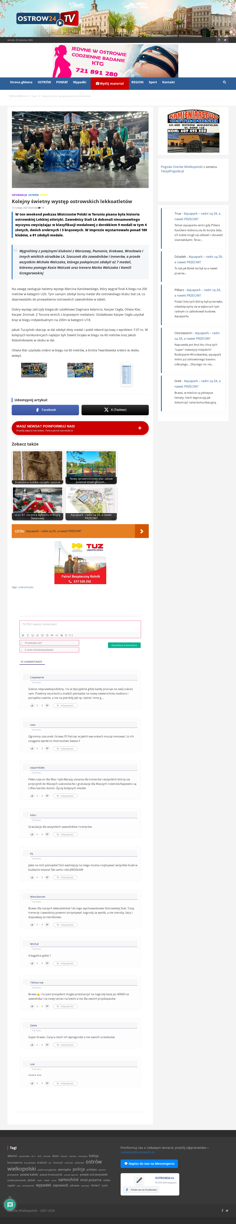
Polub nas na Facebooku (144, 1189)
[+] (71, 635)
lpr (50, 1162)
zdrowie (74, 1185)
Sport (153, 82)
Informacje (19, 195)
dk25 (39, 1156)
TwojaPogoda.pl (172, 171)
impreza (72, 1156)
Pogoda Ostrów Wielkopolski (182, 167)
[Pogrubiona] (23, 635)
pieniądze (64, 1169)
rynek (53, 1180)
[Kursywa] (27, 635)
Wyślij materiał (111, 83)
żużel (105, 1185)
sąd (18, 1185)
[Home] (17, 96)
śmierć (95, 1185)
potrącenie (12, 1174)
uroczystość (28, 1185)
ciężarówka (24, 1156)
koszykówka (30, 1162)
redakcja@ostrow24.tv (138, 1152)
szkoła (106, 1180)
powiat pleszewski (16, 1180)
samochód (68, 1179)
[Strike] (37, 635)
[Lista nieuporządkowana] (47, 635)
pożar (31, 1180)
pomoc (102, 1169)
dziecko (64, 1156)
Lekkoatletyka (26, 587)
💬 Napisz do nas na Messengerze (149, 1163)
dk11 (33, 1156)
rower (47, 1180)
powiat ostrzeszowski (93, 1174)
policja (79, 1169)
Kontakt (168, 82)
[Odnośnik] (61, 635)
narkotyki (68, 1162)
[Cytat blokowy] (52, 635)
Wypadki (79, 82)
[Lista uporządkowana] (42, 635)
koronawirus (14, 1162)
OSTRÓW (44, 82)
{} (66, 635)
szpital (11, 1185)
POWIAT (62, 82)
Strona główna (21, 82)
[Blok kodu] (56, 635)
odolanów (79, 1162)
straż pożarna (90, 1180)
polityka (92, 1169)
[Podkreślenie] (32, 635)
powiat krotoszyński (51, 1174)
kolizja (94, 1155)
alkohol (12, 1156)
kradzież (42, 1162)
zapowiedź (60, 1185)
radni (39, 1180)
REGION (137, 82)
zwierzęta (85, 1185)
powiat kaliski (29, 1174)
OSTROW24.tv (164, 1178)
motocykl (58, 1162)
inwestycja (82, 1156)
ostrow (33, 207)
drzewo (46, 1156)
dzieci (55, 1156)
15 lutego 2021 (20, 207)
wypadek (43, 1184)
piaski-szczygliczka (47, 1169)
